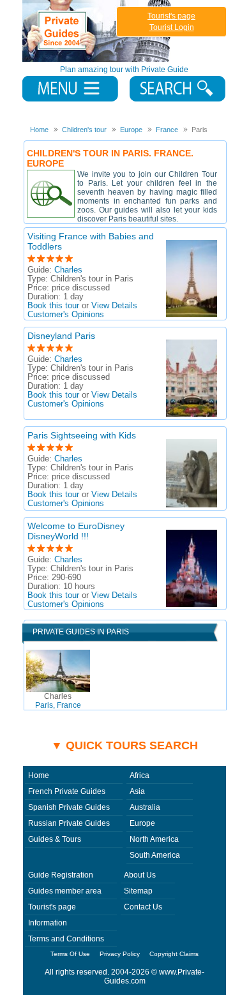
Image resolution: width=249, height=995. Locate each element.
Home (38, 775)
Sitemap (138, 891)
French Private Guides (66, 791)
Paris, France (58, 701)
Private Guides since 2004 (98, 31)
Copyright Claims (174, 953)
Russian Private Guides (69, 823)
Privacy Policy (120, 953)
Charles (68, 270)
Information (47, 922)
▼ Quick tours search (124, 745)
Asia (137, 791)
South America (155, 855)
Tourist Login (171, 27)
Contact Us (143, 906)
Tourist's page (171, 15)
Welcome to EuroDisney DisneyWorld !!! (75, 531)
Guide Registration (60, 875)
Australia (145, 807)
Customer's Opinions (65, 314)
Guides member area (65, 891)
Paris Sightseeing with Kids (81, 435)
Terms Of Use (70, 953)
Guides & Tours (54, 839)
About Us (140, 875)
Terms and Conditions (66, 938)
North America (154, 839)
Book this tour (53, 305)
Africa (139, 775)
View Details (114, 305)
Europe (142, 823)
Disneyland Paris (61, 336)
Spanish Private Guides (69, 807)
